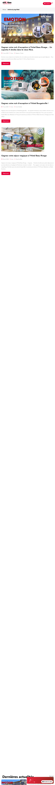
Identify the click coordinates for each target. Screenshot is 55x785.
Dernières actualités (18, 777)
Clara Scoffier (19, 159)
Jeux (12, 53)
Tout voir (51, 776)
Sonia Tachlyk (18, 107)
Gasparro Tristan (19, 53)
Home (4, 9)
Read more (6, 63)
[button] (47, 3)
